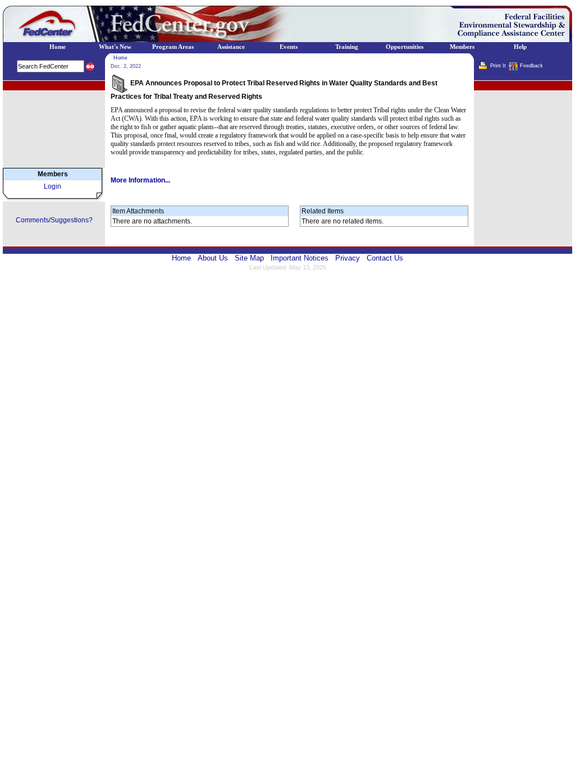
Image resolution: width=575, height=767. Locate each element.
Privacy (347, 258)
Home (120, 58)
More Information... (140, 180)
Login (52, 186)
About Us (213, 258)
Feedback (531, 66)
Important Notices (299, 258)
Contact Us (385, 258)
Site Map (249, 258)
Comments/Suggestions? (54, 220)
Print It (498, 66)
